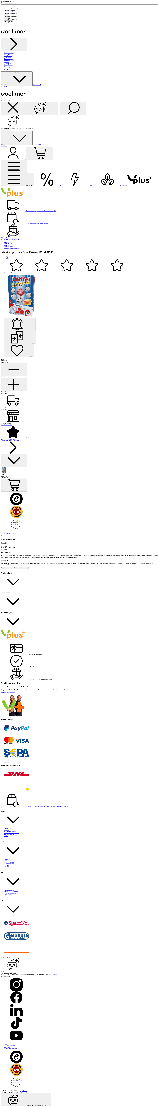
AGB (5, 1044)
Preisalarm (32, 330)
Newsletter (7, 865)
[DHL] (16, 779)
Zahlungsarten (7, 859)
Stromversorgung (8, 59)
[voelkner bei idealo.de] (16, 954)
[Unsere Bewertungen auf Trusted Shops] (16, 504)
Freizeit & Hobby (8, 65)
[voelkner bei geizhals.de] (16, 942)
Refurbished (7, 69)
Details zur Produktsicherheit (21, 568)
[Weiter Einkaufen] (14, 44)
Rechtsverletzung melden (10, 893)
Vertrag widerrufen (9, 894)
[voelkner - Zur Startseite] (13, 37)
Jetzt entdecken (53, 974)
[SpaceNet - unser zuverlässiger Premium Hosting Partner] (16, 929)
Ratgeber (6, 866)
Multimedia (7, 54)
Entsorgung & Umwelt (10, 533)
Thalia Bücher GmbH (6, 425)
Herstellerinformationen (6, 568)
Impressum (7, 1047)
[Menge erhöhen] (14, 369)
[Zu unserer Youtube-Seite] (16, 1041)
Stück (2, 377)
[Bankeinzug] (16, 759)
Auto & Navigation (9, 60)
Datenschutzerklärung (9, 1045)
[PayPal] (16, 733)
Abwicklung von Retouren (11, 891)
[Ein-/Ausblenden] (14, 460)
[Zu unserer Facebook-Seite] (16, 1003)
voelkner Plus (7, 68)
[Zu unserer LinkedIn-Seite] (16, 1016)
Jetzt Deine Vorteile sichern (8, 692)
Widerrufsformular (9, 863)
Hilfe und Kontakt (8, 890)
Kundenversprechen (9, 834)
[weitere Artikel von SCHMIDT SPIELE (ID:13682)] (7, 258)
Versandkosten (8, 860)
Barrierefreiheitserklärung (10, 1048)
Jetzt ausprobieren (5, 130)
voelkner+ (6, 830)
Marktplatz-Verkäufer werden (11, 833)
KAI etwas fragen (5, 976)
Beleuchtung (7, 57)
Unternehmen (7, 828)
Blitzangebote (91, 185)
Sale (61, 185)
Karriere (6, 836)
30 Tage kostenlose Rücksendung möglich (37, 223)
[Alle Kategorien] (14, 166)
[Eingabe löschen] (14, 108)
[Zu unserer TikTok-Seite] (16, 1028)
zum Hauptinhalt (8, 11)
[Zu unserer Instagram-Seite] (16, 990)
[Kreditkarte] (16, 746)
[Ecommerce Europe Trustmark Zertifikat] (16, 530)
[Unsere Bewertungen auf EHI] (16, 517)
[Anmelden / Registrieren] (13, 159)
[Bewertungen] (67, 271)
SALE (5, 66)
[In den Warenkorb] (14, 484)
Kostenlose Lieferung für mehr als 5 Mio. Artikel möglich (41, 211)
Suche (6, 15)
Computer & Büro (8, 53)
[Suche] (73, 108)
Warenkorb (7, 18)
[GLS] (16, 792)
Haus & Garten (8, 56)
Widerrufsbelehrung (9, 862)
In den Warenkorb (5, 391)
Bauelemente (7, 63)
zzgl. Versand (23, 1091)
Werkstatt (6, 62)
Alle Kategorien (8, 21)
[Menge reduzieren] (14, 384)
